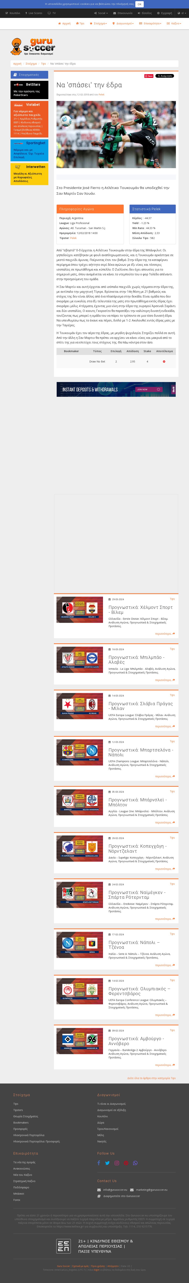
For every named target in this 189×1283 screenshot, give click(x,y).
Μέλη (100, 1135)
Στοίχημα (99, 23)
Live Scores (35, 13)
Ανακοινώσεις (21, 1168)
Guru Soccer (63, 1266)
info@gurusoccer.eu (115, 1189)
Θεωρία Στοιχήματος (25, 1116)
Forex (16, 1200)
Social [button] (101, 13)
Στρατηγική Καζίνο (24, 1181)
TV (54, 13)
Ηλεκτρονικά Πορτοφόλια (28, 1135)
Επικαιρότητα (151, 23)
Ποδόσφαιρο (21, 1187)
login (96, 1269)
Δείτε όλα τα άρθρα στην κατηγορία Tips (151, 1078)
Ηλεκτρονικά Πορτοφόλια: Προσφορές (36, 1141)
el (182, 13)
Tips (81, 23)
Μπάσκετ (18, 1193)
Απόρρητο (113, 1266)
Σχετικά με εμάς (80, 1266)
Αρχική (66, 23)
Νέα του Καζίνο (22, 1175)
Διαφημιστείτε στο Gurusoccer (121, 1196)
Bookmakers (21, 1122)
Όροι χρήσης (98, 1266)
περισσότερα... (163, 633)
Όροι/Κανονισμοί (107, 1129)
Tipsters (18, 1110)
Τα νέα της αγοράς (24, 1162)
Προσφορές (20, 1129)
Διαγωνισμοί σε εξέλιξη (111, 1110)
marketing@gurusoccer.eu (151, 1189)
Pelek (101, 94)
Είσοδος (146, 13)
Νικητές (101, 1141)
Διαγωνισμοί (124, 23)
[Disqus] (116, 445)
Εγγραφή (166, 13)
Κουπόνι (102, 1116)
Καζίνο (175, 23)
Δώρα (100, 1122)
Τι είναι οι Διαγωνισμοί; (111, 1103)
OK (139, 4)
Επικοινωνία (124, 13)
